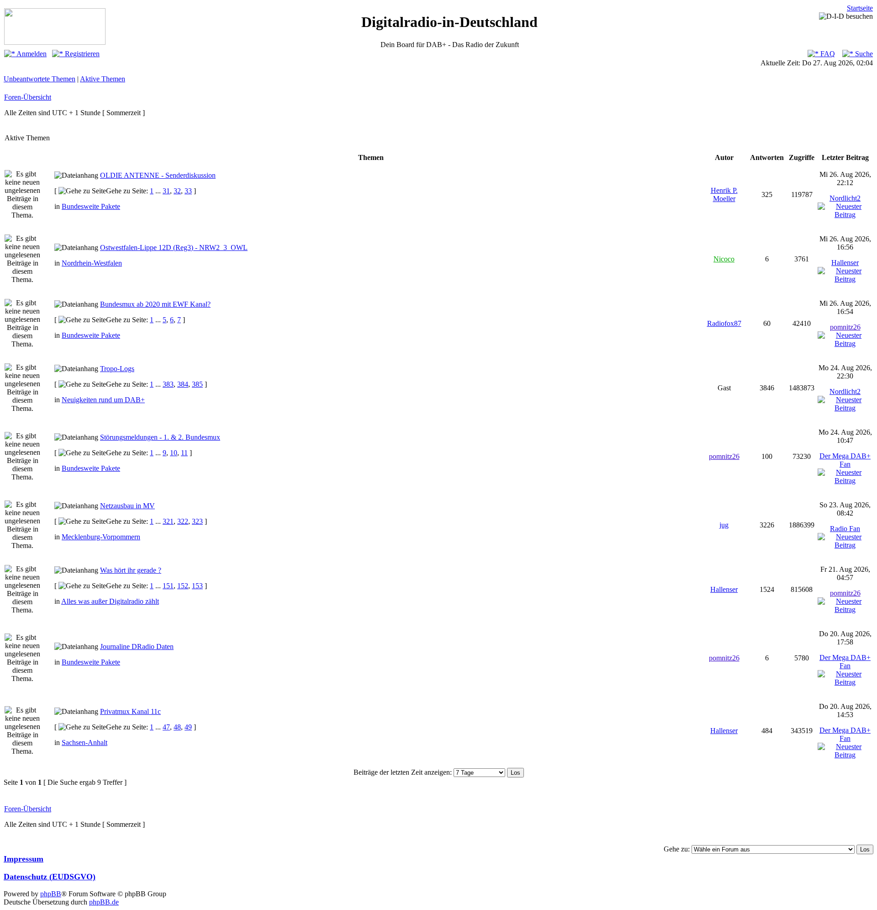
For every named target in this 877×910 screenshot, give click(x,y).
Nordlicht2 (845, 198)
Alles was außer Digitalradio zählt (110, 601)
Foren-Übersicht (27, 97)
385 (197, 384)
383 (168, 384)
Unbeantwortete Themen (39, 79)
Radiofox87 (724, 323)
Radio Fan (845, 528)
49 (188, 727)
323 (197, 521)
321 (168, 521)
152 (182, 586)
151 (168, 586)
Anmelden (31, 54)
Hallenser (845, 262)
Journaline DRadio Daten (137, 646)
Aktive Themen (102, 79)
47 (166, 727)
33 (188, 191)
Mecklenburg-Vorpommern (101, 537)
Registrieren (81, 54)
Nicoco (723, 259)
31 (166, 191)
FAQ (827, 54)
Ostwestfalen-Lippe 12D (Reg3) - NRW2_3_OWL (174, 247)
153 (197, 586)
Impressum (23, 858)
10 (173, 453)
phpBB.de (104, 902)
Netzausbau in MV (127, 506)
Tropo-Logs (117, 369)
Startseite (860, 8)
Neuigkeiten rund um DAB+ (103, 400)
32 (177, 191)
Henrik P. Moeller (724, 194)
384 (182, 384)
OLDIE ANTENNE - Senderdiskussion (158, 175)
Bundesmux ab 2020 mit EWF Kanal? (155, 304)
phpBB (50, 894)
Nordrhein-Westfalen (92, 263)
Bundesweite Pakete (91, 206)
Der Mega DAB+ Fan (845, 460)
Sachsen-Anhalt (84, 742)
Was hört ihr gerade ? (130, 570)
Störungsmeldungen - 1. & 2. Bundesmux (160, 437)
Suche (863, 54)
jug (724, 525)
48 (177, 727)
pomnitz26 (845, 327)
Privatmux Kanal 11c (130, 711)
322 (182, 521)
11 (184, 453)
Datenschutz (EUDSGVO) (49, 876)
